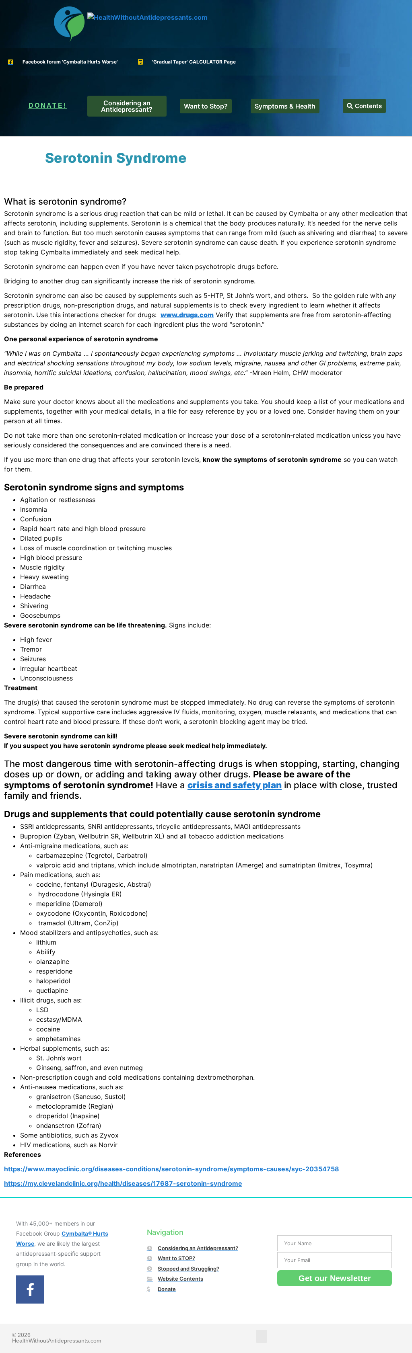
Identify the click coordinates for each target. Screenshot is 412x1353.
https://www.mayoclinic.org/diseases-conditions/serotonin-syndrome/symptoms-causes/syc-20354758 (171, 1169)
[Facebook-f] (30, 1289)
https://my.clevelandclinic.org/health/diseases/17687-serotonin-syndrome (123, 1183)
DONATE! (48, 105)
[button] (344, 60)
